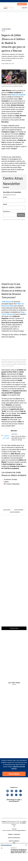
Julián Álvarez (6, 509)
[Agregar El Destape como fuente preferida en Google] (14, 66)
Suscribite (14, 774)
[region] (14, 23)
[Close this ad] (27, 852)
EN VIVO (25, 7)
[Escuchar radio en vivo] (2, 8)
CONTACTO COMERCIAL (14, 841)
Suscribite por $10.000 (22, 4)
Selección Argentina (15, 512)
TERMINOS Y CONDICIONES (14, 834)
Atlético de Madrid (18, 509)
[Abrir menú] (2, 4)
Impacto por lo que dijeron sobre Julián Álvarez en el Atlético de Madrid (18, 438)
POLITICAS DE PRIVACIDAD (14, 837)
